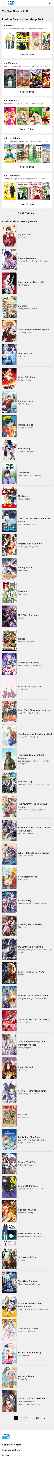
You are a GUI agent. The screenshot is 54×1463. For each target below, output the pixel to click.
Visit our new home (11, 1444)
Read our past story (12, 1450)
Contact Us (8, 1455)
